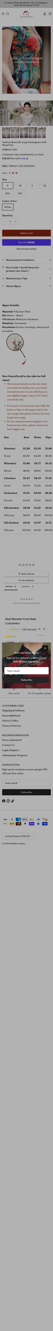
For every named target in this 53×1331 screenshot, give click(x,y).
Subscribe (26, 679)
